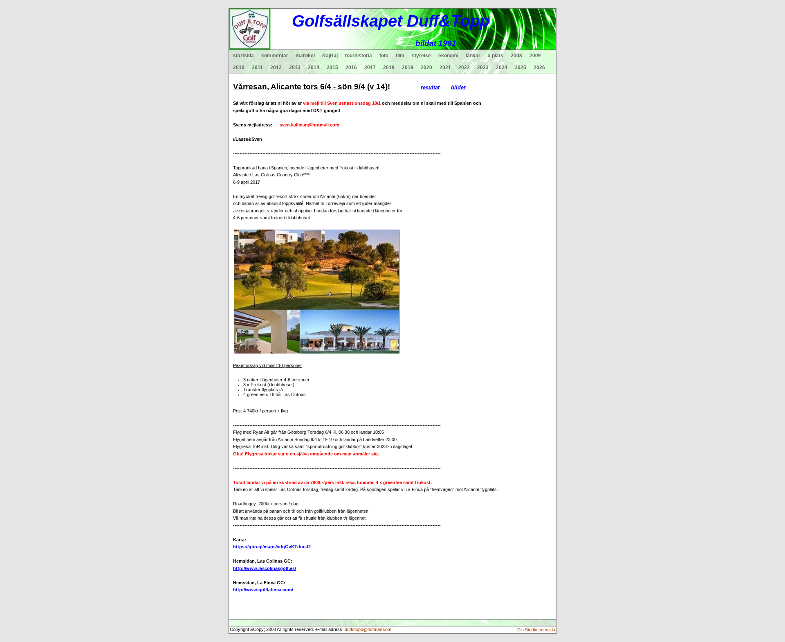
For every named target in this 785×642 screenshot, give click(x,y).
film (400, 56)
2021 (445, 67)
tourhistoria (358, 56)
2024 (501, 67)
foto (383, 56)
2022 (464, 67)
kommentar (274, 56)
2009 (535, 56)
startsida (243, 56)
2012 (276, 67)
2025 (520, 67)
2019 (407, 67)
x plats (495, 56)
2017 (370, 67)
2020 (426, 67)
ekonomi (448, 56)
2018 (389, 67)
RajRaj (330, 56)
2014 (313, 67)
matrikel (305, 56)
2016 (351, 67)
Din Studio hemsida (536, 629)
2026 (539, 67)
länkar (473, 56)
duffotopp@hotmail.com (368, 629)
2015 (332, 67)
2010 (238, 67)
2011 (257, 67)
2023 (483, 67)
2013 (295, 67)
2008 (516, 56)
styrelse (421, 56)
